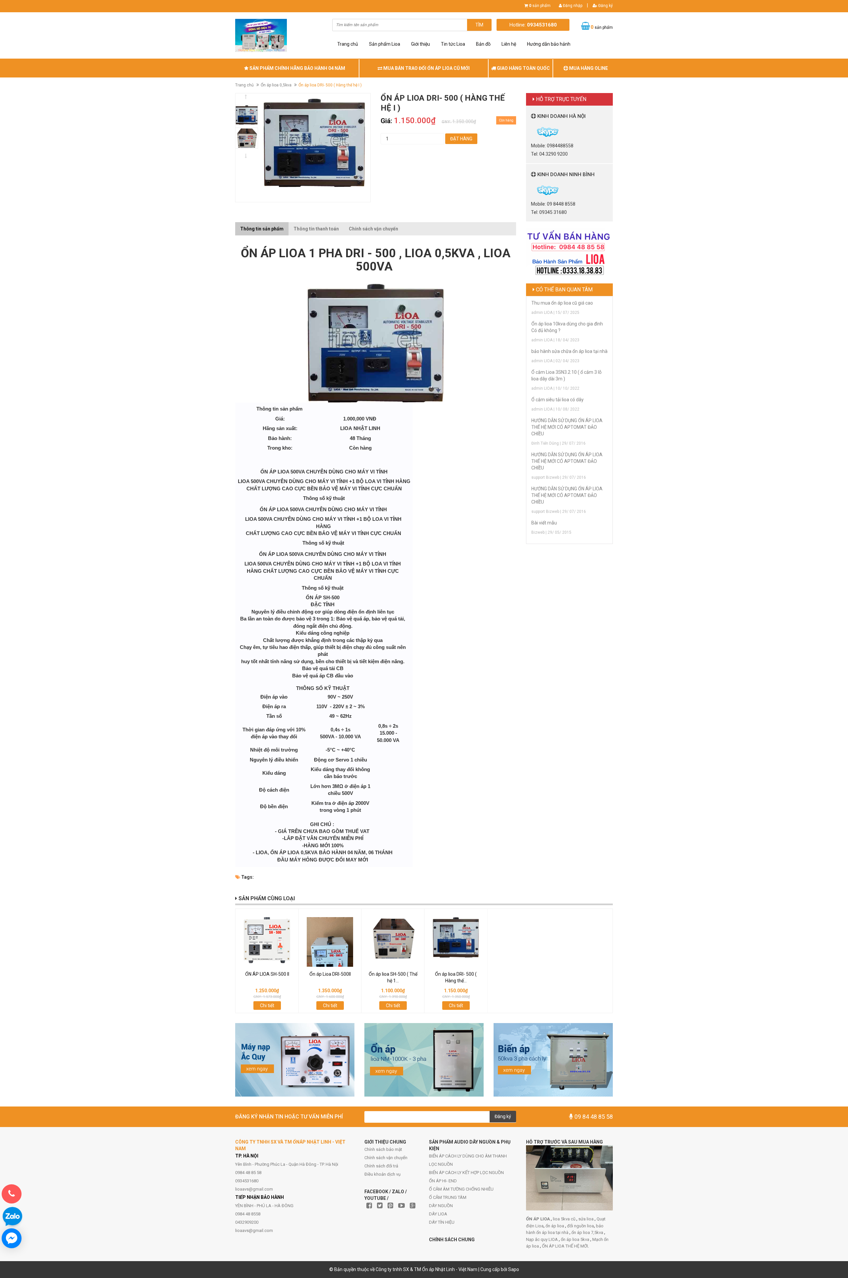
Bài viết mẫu (544, 522)
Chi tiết (267, 1005)
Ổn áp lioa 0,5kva (276, 85)
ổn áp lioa (555, 1225)
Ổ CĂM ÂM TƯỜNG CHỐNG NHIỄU (461, 1189)
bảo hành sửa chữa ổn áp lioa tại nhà (569, 351)
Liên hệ (509, 44)
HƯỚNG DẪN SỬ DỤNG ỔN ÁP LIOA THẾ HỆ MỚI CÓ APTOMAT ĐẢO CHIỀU (567, 427)
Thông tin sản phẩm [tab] (262, 228)
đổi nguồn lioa (580, 1225)
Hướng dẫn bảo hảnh (548, 44)
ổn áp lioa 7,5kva (587, 1232)
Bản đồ (483, 44)
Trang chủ (347, 44)
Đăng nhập (572, 5)
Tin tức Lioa (453, 44)
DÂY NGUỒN (441, 1205)
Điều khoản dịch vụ (382, 1174)
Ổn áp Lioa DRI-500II (330, 974)
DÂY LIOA (438, 1213)
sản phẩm (540, 5)
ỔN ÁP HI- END (443, 1180)
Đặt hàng (461, 138)
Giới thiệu (420, 44)
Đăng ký (605, 5)
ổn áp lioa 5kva (575, 1239)
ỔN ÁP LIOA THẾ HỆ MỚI (565, 1246)
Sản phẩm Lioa (384, 44)
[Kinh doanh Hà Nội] (531, 131)
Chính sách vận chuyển (385, 1157)
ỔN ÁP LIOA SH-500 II (267, 974)
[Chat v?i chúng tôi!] (12, 1238)
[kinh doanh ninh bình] (531, 189)
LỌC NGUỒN (441, 1164)
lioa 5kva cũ (564, 1218)
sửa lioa (586, 1218)
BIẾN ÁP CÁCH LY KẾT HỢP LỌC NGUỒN (466, 1172)
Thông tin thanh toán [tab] (316, 228)
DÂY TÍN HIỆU (441, 1222)
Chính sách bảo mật (383, 1149)
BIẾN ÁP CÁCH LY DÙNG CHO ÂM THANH (468, 1156)
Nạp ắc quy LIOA (542, 1239)
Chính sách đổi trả (381, 1165)
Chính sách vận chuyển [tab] (373, 228)
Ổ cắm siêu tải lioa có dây (557, 399)
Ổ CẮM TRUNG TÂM (447, 1197)
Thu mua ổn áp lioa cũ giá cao (562, 303)
